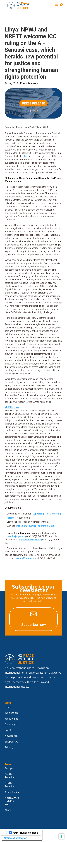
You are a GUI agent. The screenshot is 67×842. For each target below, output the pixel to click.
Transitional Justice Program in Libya (35, 526)
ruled (24, 156)
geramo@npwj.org (24, 558)
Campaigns (11, 724)
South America (9, 776)
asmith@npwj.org (17, 536)
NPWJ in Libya (12, 407)
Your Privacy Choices (25, 832)
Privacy (9, 747)
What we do (12, 718)
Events (8, 730)
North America (9, 784)
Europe (9, 768)
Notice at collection (15, 838)
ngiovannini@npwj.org (30, 539)
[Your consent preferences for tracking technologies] (62, 837)
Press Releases (29, 83)
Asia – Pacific (12, 792)
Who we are (12, 713)
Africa (8, 810)
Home (8, 707)
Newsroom (11, 736)
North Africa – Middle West (12, 801)
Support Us (11, 741)
